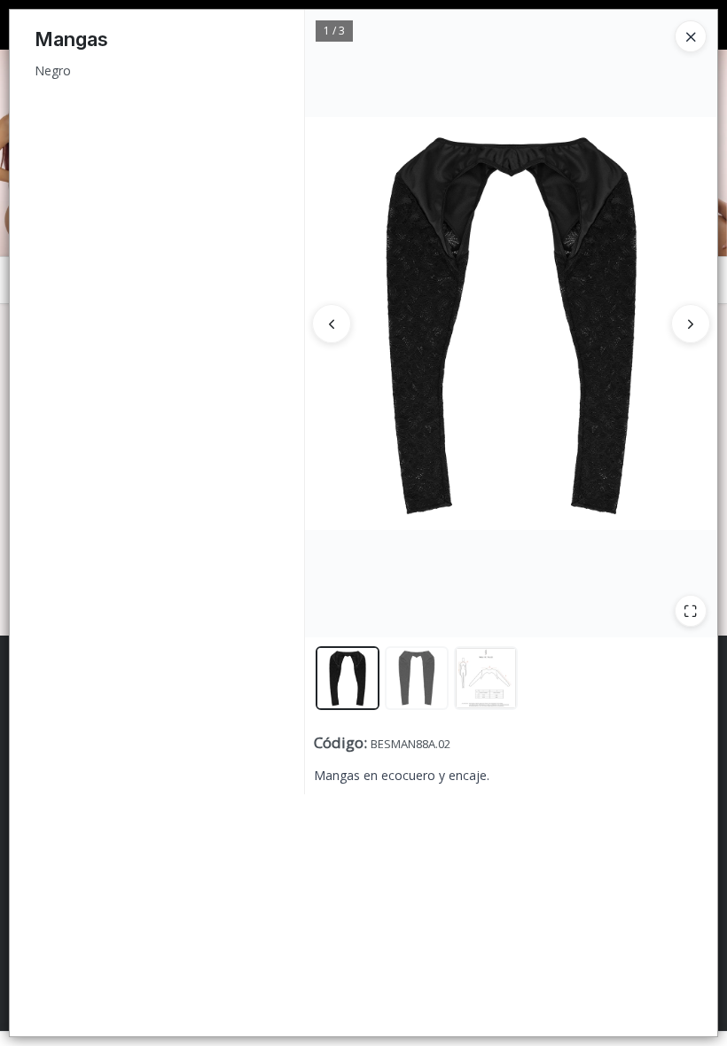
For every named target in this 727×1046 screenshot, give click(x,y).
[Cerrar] (691, 36)
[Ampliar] (691, 611)
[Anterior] (331, 323)
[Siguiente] (690, 323)
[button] (347, 678)
